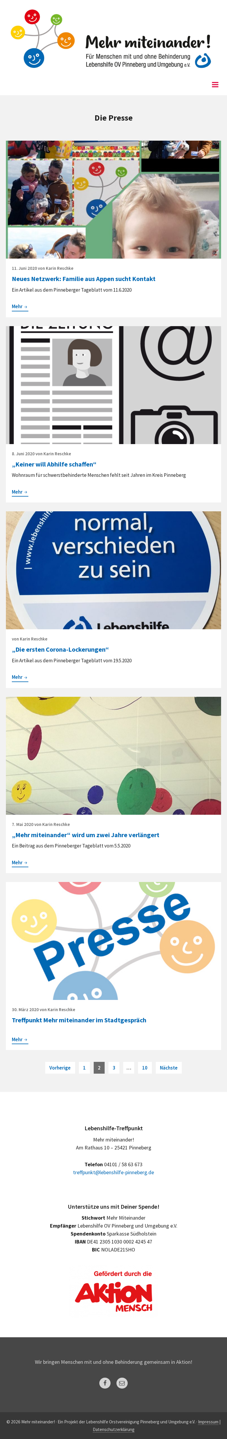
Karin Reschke (59, 268)
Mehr (20, 307)
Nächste (169, 1068)
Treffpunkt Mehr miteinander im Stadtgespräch (79, 1020)
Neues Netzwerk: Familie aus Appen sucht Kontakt (83, 279)
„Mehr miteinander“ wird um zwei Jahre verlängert (85, 835)
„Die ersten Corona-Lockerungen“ (60, 649)
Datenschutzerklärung (113, 1429)
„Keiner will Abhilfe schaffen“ (54, 464)
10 (147, 1067)
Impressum (208, 1422)
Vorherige (60, 1068)
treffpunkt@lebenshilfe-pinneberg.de (113, 1172)
